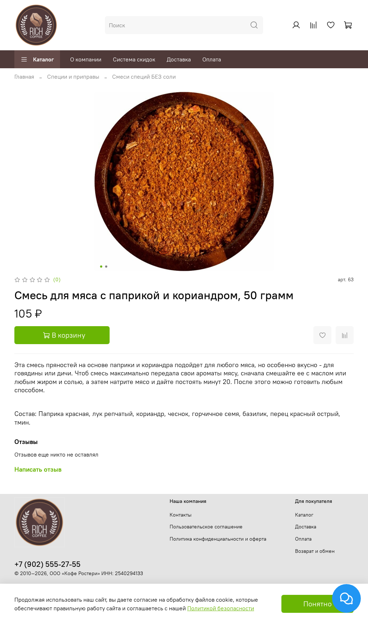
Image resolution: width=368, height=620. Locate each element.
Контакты (181, 515)
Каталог (43, 59)
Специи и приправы (73, 76)
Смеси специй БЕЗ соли (144, 76)
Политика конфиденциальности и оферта (218, 539)
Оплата (211, 59)
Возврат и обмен (315, 551)
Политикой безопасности (220, 608)
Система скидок (134, 59)
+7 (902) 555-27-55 (47, 564)
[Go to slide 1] (101, 266)
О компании (85, 59)
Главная (24, 76)
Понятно (317, 603)
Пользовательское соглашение (206, 526)
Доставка (179, 59)
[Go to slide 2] (106, 266)
